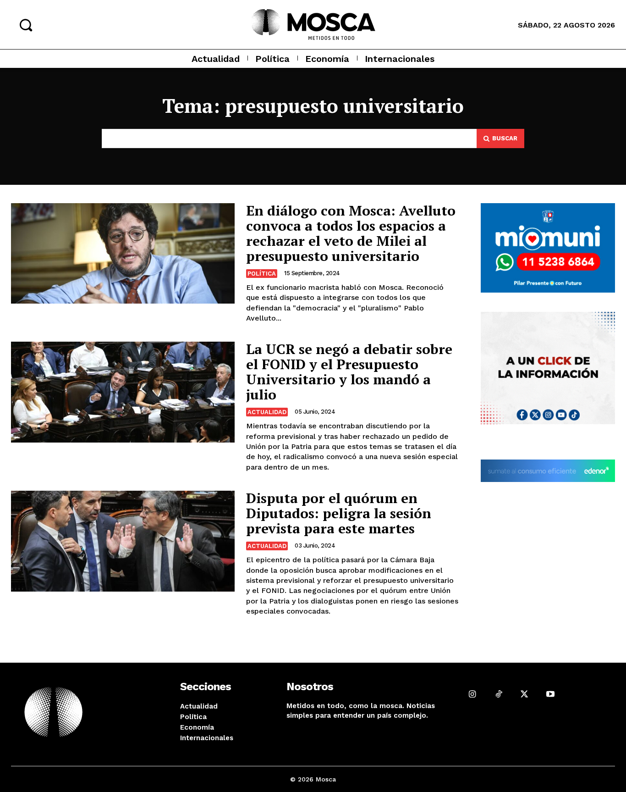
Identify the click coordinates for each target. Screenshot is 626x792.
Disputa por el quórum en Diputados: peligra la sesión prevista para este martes (338, 513)
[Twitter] (524, 694)
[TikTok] (498, 694)
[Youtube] (550, 694)
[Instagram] (472, 694)
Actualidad (266, 412)
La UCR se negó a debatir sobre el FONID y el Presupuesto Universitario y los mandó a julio (349, 372)
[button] (25, 24)
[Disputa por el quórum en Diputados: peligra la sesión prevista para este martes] (123, 541)
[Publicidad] (548, 248)
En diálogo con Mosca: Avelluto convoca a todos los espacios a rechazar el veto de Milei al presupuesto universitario (351, 233)
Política (261, 273)
